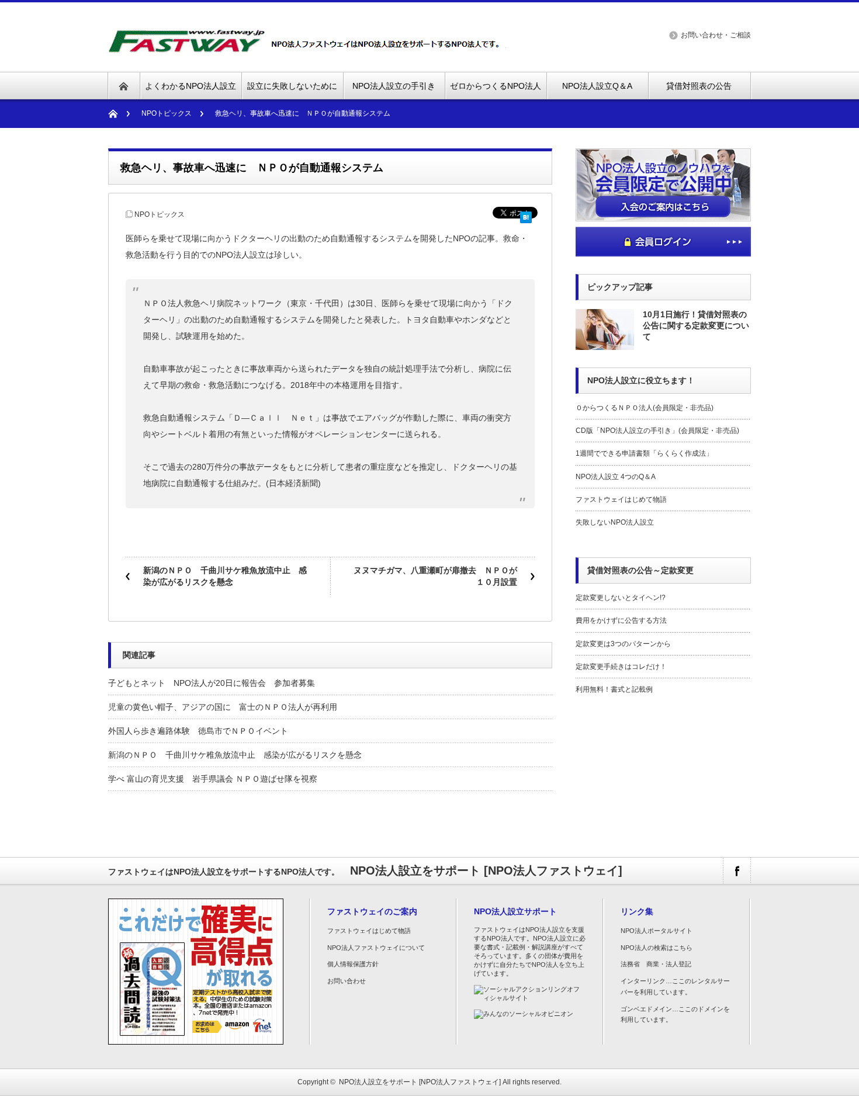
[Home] (119, 113)
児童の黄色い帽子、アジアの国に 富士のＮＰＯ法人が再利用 (222, 707)
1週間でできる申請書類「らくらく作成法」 (644, 453)
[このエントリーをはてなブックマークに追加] (526, 215)
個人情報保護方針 (353, 963)
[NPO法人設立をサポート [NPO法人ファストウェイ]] (309, 46)
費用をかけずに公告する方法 (621, 620)
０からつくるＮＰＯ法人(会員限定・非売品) (644, 408)
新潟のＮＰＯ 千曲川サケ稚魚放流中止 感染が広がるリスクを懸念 (225, 576)
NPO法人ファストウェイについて (376, 947)
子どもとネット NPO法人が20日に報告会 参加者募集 (211, 683)
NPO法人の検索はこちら (656, 947)
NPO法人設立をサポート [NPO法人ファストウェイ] (420, 1082)
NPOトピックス (166, 113)
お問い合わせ (346, 980)
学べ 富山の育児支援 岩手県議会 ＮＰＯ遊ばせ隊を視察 (212, 778)
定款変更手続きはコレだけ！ (621, 667)
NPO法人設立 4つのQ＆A (616, 477)
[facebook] (736, 871)
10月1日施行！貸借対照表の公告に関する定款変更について (696, 325)
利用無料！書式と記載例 (614, 689)
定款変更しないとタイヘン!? (621, 598)
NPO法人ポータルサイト (656, 930)
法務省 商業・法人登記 (656, 963)
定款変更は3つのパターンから (623, 644)
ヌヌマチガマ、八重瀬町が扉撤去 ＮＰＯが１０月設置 (435, 576)
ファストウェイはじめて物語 (621, 499)
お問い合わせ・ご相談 (716, 35)
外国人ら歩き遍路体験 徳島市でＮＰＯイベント (198, 731)
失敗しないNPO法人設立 (615, 522)
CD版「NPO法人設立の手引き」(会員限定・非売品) (657, 430)
